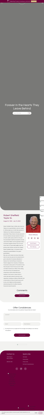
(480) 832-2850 (9, 361)
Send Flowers (33, 243)
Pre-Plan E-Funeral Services (28, 364)
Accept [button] (40, 412)
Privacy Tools (25, 361)
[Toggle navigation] (42, 2)
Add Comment (22, 295)
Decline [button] (36, 412)
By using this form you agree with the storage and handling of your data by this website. (21, 329)
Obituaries (25, 356)
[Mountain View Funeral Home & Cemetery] (22, 346)
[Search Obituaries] (29, 113)
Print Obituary (33, 246)
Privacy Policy (25, 359)
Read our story (33, 1)
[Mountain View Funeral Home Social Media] (17, 369)
